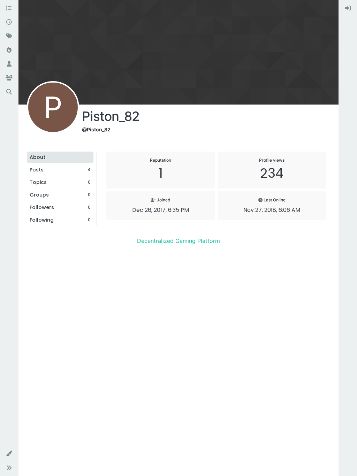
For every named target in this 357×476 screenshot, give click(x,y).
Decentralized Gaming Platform (178, 240)
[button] (9, 453)
